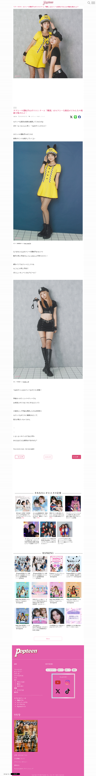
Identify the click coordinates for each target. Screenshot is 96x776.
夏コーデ (67, 670)
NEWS (19, 6)
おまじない (20, 686)
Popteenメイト (21, 706)
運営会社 (16, 765)
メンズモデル (21, 704)
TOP (14, 6)
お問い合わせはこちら (20, 755)
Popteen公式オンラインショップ (23, 769)
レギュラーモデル (22, 702)
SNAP (38, 116)
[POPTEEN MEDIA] (48, 3)
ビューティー (18, 671)
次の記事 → (76, 457)
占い (15, 679)
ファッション (18, 669)
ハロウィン (33, 116)
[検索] (89, 2)
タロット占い (21, 682)
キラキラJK (20, 690)
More (48, 639)
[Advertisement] (48, 91)
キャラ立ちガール (51, 670)
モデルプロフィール (20, 698)
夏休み (74, 670)
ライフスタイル (18, 675)
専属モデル (20, 700)
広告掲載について (19, 758)
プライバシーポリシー (20, 762)
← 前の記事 (19, 457)
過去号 (16, 692)
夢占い (19, 684)
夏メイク (60, 670)
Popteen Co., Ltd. (47, 775)
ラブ (15, 677)
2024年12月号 (48, 457)
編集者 (15, 116)
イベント (42, 116)
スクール (16, 673)
